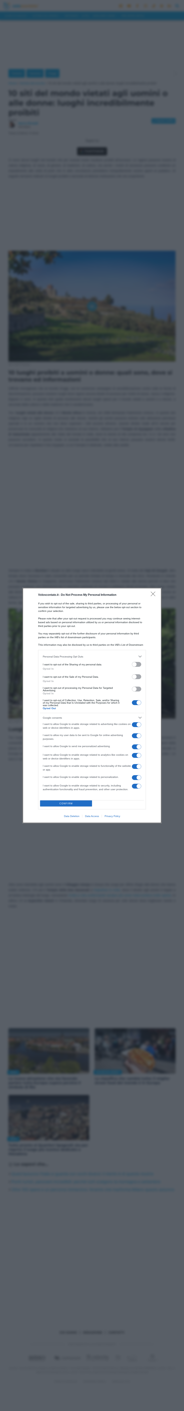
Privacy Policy (112, 816)
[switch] (136, 664)
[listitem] (92, 656)
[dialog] (92, 705)
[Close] (154, 595)
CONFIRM (66, 803)
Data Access (92, 816)
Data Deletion (71, 816)
